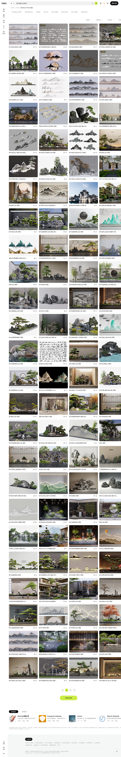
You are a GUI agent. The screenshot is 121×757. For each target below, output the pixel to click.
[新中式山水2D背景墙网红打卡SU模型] (53, 377)
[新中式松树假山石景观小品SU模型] (83, 272)
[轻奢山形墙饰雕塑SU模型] (23, 245)
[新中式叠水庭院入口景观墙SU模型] (83, 325)
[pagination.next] (74, 690)
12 (78, 721)
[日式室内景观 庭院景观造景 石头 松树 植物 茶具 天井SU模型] (23, 589)
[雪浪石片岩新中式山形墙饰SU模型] (53, 113)
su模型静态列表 (28, 745)
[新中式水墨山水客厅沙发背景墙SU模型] (53, 483)
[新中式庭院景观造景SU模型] (23, 325)
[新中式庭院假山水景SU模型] (23, 298)
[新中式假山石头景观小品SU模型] (53, 166)
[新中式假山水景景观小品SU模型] (53, 140)
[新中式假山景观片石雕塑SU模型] (23, 509)
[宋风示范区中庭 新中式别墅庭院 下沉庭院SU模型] (53, 589)
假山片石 (46, 12)
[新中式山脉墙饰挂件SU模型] (83, 61)
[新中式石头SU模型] (53, 298)
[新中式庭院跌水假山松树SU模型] (53, 668)
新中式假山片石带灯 (17, 12)
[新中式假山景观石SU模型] (23, 34)
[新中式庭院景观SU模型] (83, 509)
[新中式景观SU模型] (53, 272)
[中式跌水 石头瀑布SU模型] (23, 536)
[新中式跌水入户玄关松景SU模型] (83, 377)
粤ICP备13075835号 (55, 753)
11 (81, 721)
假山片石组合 (74, 12)
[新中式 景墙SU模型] (53, 615)
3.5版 (49, 721)
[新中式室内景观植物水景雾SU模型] (83, 536)
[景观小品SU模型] (23, 272)
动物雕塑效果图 (52, 745)
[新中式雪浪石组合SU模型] (23, 641)
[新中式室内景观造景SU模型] (83, 641)
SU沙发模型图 (97, 742)
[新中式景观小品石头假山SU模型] (23, 668)
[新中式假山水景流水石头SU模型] (83, 140)
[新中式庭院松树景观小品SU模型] (83, 298)
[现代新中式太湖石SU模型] (53, 351)
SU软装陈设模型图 (39, 742)
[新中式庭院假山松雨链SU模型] (23, 61)
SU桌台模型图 (74, 742)
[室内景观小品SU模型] (23, 193)
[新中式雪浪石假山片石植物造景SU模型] (23, 166)
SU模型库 (17, 7)
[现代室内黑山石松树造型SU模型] (53, 509)
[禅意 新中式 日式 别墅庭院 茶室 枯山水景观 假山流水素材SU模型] (53, 536)
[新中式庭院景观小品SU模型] (53, 219)
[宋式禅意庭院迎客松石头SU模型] (53, 245)
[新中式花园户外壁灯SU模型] (83, 562)
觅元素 (58, 745)
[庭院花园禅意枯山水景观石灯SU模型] (53, 641)
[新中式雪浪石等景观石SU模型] (83, 87)
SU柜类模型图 (81, 742)
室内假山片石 (84, 12)
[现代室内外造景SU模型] (23, 483)
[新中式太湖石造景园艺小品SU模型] (83, 457)
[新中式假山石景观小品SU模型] (53, 325)
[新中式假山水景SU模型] (23, 219)
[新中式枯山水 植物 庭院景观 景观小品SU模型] (83, 430)
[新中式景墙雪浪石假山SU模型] (53, 34)
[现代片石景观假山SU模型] (53, 87)
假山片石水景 (64, 12)
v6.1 (109, 721)
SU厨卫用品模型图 (65, 742)
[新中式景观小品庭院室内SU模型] (23, 457)
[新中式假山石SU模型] (23, 140)
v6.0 (112, 721)
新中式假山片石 (29, 12)
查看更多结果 (68, 698)
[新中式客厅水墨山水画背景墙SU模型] (53, 193)
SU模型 (12, 7)
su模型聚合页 (36, 745)
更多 (28, 721)
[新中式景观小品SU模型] (83, 351)
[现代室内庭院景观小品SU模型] (83, 245)
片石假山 (38, 12)
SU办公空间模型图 (48, 742)
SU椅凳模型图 (89, 742)
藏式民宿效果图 (44, 745)
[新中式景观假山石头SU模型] (23, 87)
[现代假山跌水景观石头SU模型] (83, 193)
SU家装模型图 (57, 742)
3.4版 (53, 721)
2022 (23, 721)
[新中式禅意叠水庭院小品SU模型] (23, 430)
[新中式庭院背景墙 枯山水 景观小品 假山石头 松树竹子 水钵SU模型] (23, 113)
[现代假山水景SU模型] (53, 457)
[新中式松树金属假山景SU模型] (83, 668)
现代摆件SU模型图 (29, 742)
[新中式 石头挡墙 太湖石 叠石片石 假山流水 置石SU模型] (83, 113)
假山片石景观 (55, 12)
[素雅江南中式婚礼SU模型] (53, 404)
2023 (19, 721)
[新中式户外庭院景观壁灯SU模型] (53, 61)
